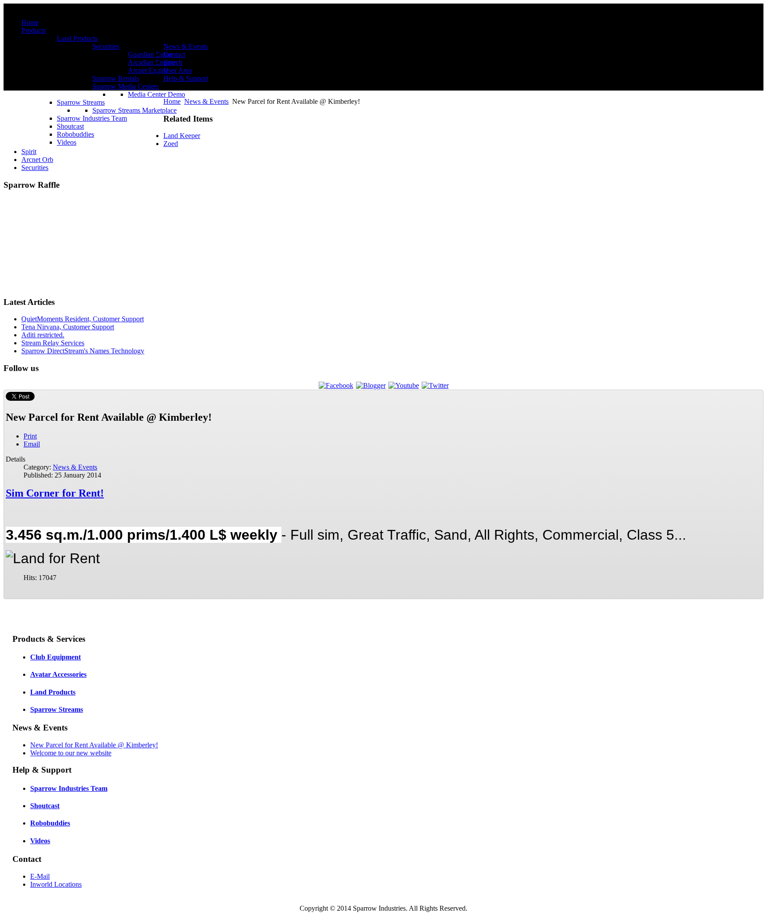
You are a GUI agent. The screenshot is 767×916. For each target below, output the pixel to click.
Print (30, 436)
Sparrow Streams (56, 709)
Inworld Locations (56, 884)
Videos (40, 841)
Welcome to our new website (70, 753)
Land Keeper (181, 135)
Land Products (52, 692)
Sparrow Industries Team (68, 788)
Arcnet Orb (37, 159)
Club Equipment (55, 657)
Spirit (28, 151)
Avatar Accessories (58, 674)
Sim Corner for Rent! (55, 493)
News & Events (206, 101)
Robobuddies (50, 823)
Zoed (170, 143)
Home (172, 101)
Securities (34, 167)
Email (32, 444)
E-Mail (40, 876)
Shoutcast (44, 805)
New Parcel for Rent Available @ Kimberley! (94, 745)
